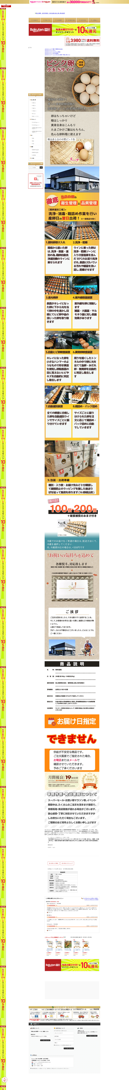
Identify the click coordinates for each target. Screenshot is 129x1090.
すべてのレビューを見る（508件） (90, 898)
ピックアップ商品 (56, 51)
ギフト (54, 50)
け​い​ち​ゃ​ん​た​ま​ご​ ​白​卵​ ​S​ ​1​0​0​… (59, 950)
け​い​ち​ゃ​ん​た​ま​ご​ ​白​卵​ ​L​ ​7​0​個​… (76, 950)
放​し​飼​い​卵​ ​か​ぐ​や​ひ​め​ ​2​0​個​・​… (67, 950)
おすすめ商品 (55, 53)
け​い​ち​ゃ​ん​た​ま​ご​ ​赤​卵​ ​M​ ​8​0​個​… (85, 950)
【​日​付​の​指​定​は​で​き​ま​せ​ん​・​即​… (50, 950)
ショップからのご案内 (57, 54)
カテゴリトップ (48, 49)
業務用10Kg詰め (59, 49)
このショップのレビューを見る (91, 899)
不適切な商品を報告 (68, 868)
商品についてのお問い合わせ (55, 868)
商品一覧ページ (66, 54)
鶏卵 (53, 49)
